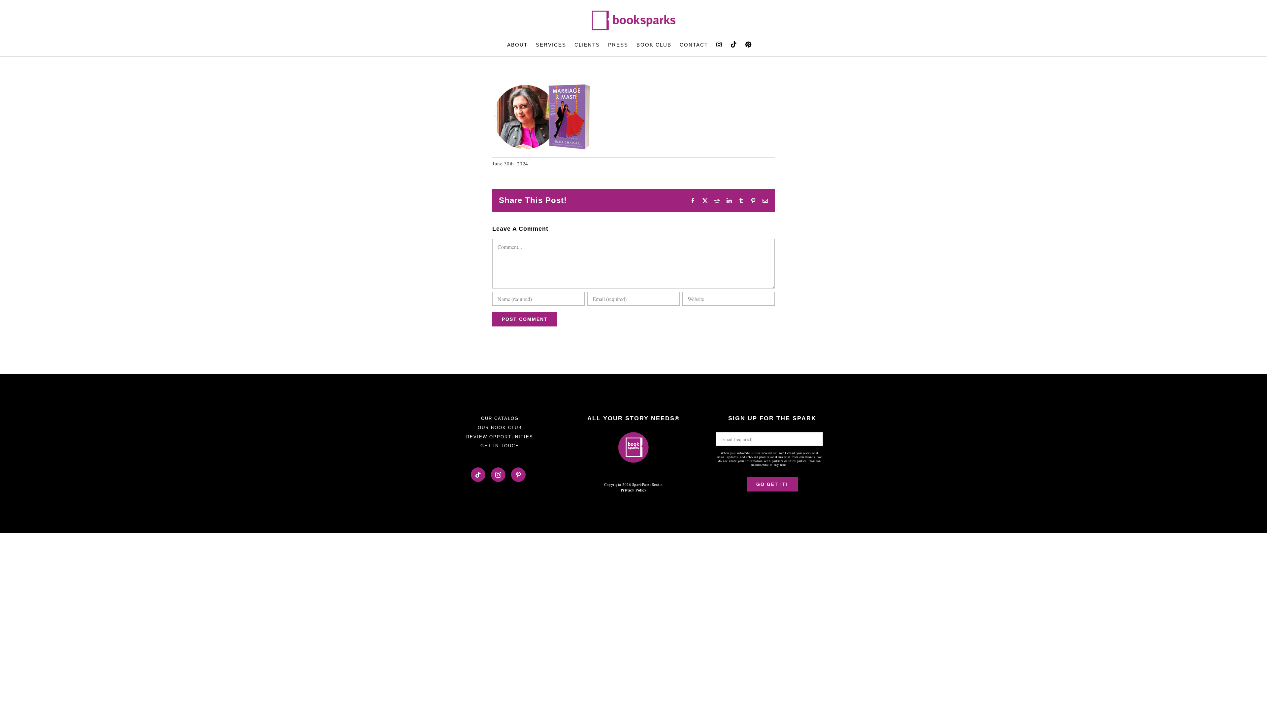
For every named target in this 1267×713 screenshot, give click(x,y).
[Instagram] (498, 474)
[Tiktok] (478, 474)
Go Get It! (772, 484)
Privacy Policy (633, 490)
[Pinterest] (518, 474)
